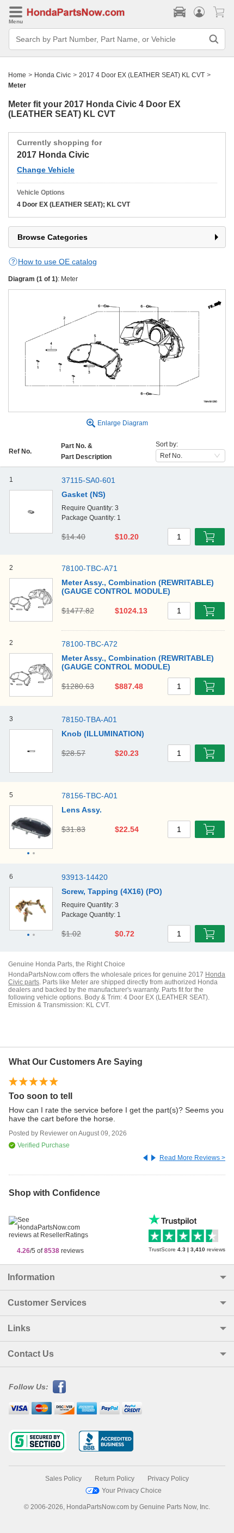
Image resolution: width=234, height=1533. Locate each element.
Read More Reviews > (192, 1158)
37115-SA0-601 (88, 480)
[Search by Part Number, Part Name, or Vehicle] (213, 39)
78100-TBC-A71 (89, 568)
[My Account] (199, 11)
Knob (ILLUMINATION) (102, 733)
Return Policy (114, 1478)
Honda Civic (52, 75)
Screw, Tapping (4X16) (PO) (111, 891)
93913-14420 (84, 877)
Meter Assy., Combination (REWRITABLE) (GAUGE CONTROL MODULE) (137, 586)
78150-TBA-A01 (89, 719)
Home (17, 75)
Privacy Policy (168, 1478)
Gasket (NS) (83, 494)
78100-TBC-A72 (89, 644)
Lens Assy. (81, 809)
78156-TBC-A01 (89, 795)
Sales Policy (63, 1478)
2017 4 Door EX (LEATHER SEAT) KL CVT (142, 75)
